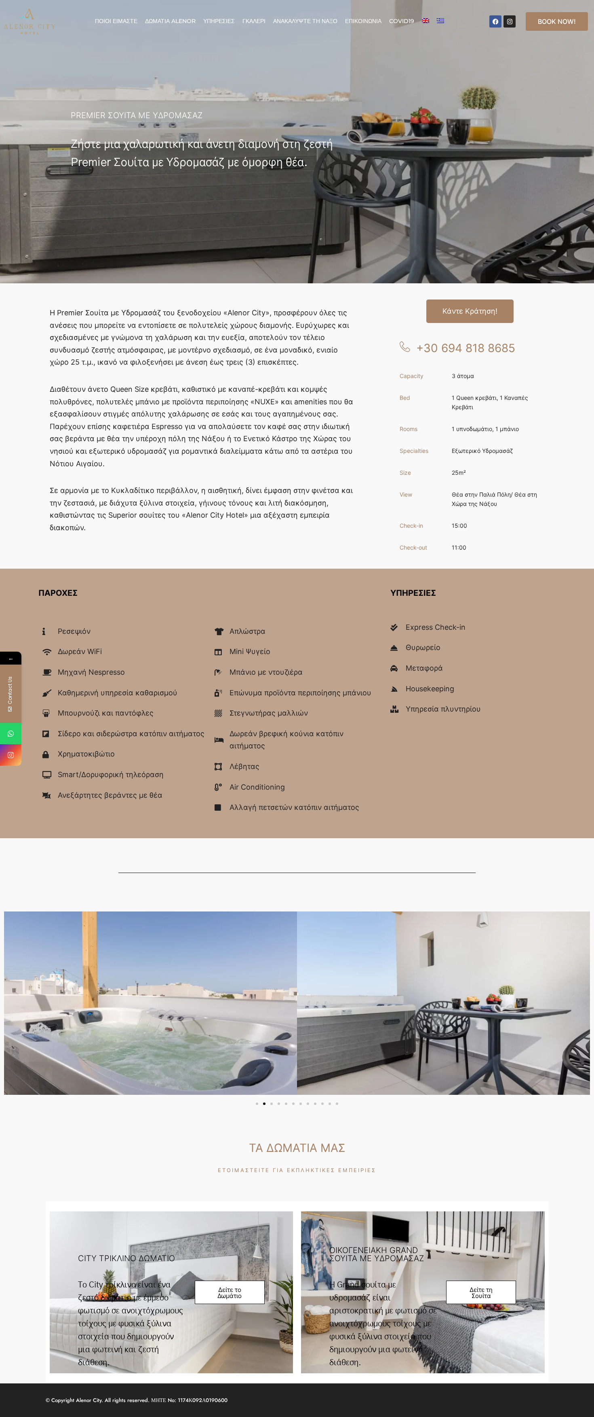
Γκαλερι (253, 21)
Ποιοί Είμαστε (116, 21)
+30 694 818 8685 (465, 348)
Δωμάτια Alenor (170, 21)
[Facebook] (495, 21)
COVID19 (401, 21)
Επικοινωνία (363, 21)
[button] (257, 1104)
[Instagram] (509, 21)
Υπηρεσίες (219, 21)
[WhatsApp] (10, 733)
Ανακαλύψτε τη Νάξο (305, 21)
